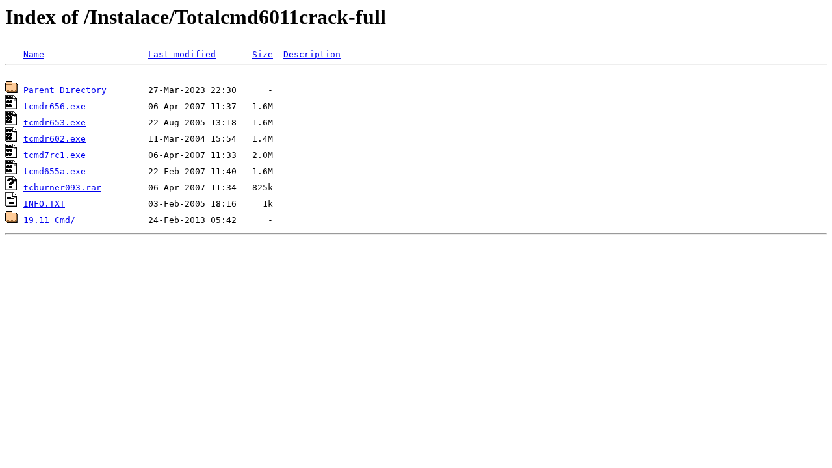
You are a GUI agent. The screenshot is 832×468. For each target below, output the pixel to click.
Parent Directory (65, 90)
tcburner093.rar (62, 187)
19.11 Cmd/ (49, 220)
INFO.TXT (44, 204)
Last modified (182, 54)
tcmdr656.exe (54, 106)
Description (312, 54)
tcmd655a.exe (54, 171)
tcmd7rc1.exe (54, 155)
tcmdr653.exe (54, 122)
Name (33, 54)
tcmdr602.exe (54, 139)
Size (262, 54)
